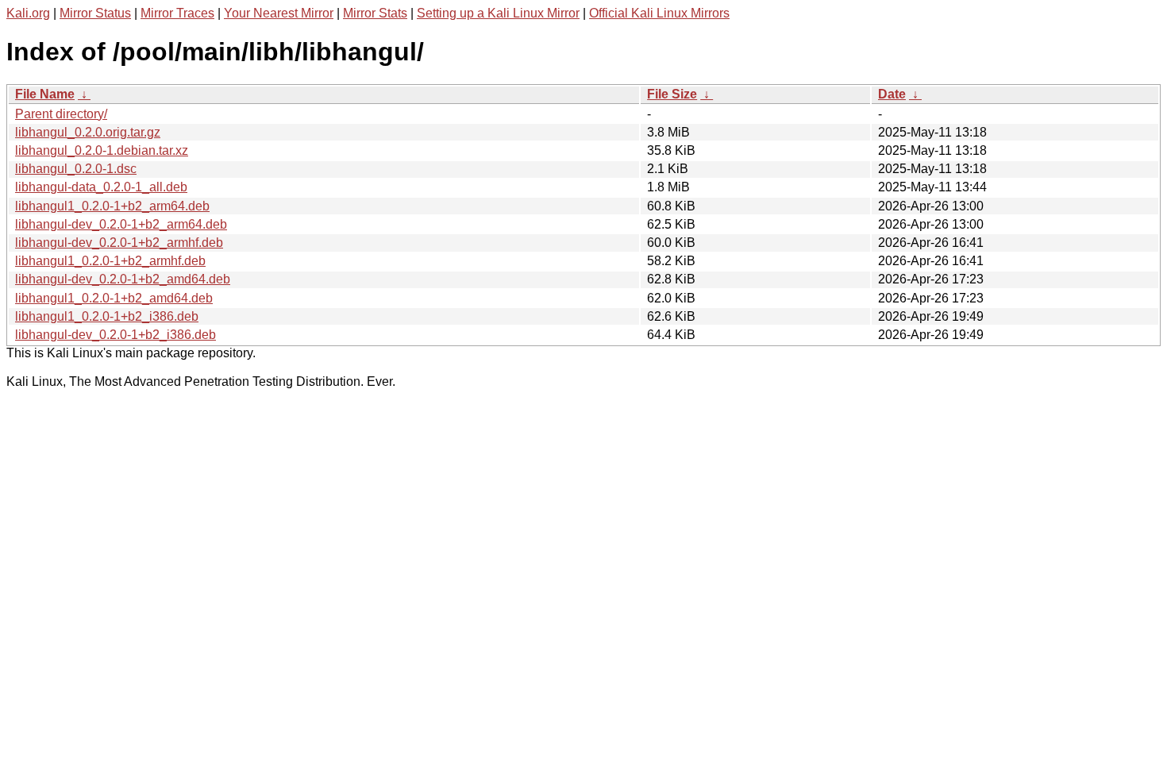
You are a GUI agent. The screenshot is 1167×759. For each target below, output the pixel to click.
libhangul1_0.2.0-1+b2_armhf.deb (110, 261)
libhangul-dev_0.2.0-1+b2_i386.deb (115, 334)
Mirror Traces (177, 13)
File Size (672, 94)
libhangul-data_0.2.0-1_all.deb (101, 187)
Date (892, 94)
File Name (45, 94)
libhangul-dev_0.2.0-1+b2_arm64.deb (121, 224)
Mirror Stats (375, 13)
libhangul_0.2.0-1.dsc (76, 168)
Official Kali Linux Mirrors (659, 13)
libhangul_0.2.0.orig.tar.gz (87, 132)
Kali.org (28, 13)
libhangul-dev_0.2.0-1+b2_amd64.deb (122, 279)
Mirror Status (95, 13)
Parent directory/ (61, 114)
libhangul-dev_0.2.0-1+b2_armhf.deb (119, 242)
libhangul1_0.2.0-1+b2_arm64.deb (112, 206)
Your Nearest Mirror (278, 13)
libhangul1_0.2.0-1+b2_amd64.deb (114, 298)
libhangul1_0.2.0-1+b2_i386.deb (106, 316)
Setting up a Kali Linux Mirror (498, 13)
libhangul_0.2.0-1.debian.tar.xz (101, 150)
